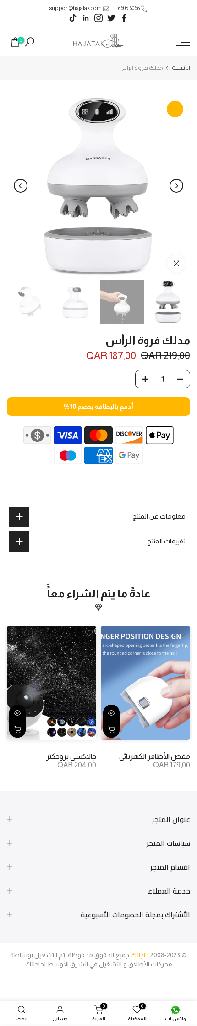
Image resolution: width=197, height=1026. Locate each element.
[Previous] (176, 186)
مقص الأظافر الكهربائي (154, 756)
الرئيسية (181, 68)
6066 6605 (129, 8)
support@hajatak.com (75, 8)
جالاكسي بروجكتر (71, 756)
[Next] (20, 186)
